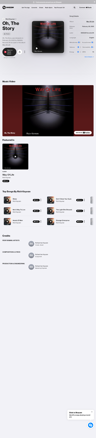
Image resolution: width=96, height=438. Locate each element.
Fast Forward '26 (59, 7)
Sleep (15, 199)
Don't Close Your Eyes (63, 199)
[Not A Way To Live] (23, 211)
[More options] (24, 52)
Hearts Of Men (18, 220)
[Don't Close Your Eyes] (66, 200)
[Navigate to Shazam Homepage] (8, 7)
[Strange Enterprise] (66, 221)
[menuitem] (26, 7)
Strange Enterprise (62, 220)
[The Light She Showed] (66, 211)
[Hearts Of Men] (23, 221)
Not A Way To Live (19, 210)
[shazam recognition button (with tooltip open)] (90, 425)
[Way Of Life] (15, 163)
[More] (41, 200)
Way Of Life (6, 45)
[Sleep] (23, 200)
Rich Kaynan (17, 201)
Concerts (34, 7)
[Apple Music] (5, 181)
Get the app (26, 7)
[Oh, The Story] (36, 48)
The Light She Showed (64, 210)
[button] (94, 2)
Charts (41, 7)
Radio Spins (48, 7)
